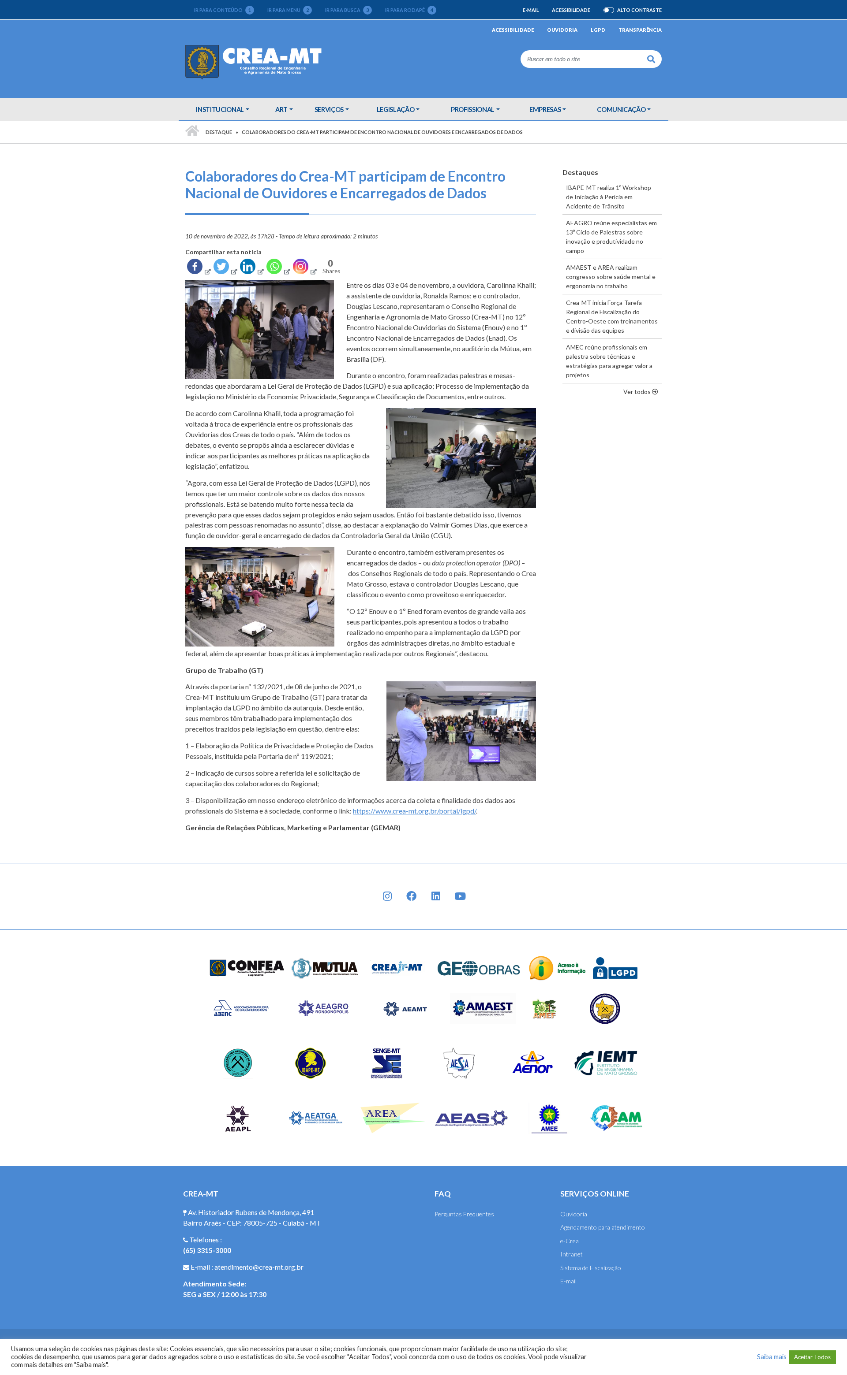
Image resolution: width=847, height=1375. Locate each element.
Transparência (640, 30)
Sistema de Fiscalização (590, 1267)
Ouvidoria (562, 30)
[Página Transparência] (557, 967)
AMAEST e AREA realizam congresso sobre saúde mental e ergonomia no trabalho (611, 277)
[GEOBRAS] (479, 967)
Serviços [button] (329, 109)
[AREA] (393, 1117)
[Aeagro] (323, 1007)
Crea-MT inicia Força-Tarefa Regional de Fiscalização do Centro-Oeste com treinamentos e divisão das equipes (612, 316)
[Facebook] (198, 268)
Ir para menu (288, 10)
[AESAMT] (459, 1062)
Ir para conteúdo (222, 10)
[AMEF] (545, 1007)
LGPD (598, 30)
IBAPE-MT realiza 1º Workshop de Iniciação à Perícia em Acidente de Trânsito (608, 197)
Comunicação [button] (621, 109)
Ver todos (642, 391)
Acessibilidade (571, 10)
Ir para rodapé (409, 10)
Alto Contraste (639, 10)
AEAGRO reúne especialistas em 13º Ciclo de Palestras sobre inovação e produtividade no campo (611, 236)
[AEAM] (616, 1117)
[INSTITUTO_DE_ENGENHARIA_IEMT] (606, 1062)
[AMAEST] (482, 1007)
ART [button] (281, 109)
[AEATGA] (316, 1117)
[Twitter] (225, 268)
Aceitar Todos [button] (812, 1356)
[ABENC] (241, 1007)
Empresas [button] (545, 109)
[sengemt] (385, 1062)
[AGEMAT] (607, 1007)
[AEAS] (471, 1117)
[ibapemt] (311, 1062)
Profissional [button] (473, 109)
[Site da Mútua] (325, 967)
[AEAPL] (238, 1117)
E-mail (531, 10)
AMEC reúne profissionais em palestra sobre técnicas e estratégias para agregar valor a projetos (609, 361)
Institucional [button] (220, 109)
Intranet (571, 1254)
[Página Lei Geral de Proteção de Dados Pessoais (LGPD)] (615, 967)
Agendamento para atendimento (602, 1227)
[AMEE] (549, 1117)
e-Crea (569, 1241)
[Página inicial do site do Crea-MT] (255, 61)
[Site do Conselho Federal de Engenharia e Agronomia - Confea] (247, 967)
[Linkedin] (251, 268)
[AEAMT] (405, 1007)
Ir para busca (347, 10)
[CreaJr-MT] (397, 967)
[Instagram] (304, 268)
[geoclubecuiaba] (238, 1062)
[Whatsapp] (278, 268)
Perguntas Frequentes (464, 1214)
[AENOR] (532, 1062)
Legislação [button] (396, 109)
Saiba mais (772, 1356)
